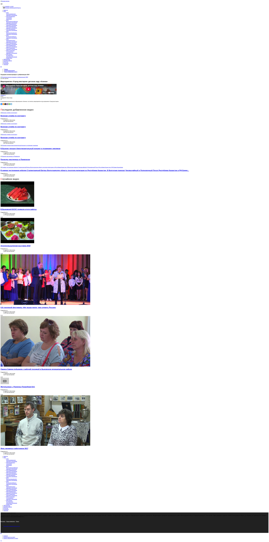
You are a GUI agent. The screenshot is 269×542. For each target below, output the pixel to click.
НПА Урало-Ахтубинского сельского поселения (11, 56)
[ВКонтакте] (1, 104)
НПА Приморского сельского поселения (11, 46)
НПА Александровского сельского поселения (11, 14)
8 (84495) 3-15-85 (9, 6)
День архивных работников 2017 (14, 448)
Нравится (3, 95)
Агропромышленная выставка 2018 (15, 246)
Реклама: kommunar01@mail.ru (13, 7)
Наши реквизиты (10, 521)
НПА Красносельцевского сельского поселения (11, 33)
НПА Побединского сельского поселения (11, 43)
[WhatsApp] (9, 104)
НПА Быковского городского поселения (10, 18)
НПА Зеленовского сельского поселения (11, 27)
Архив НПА (9, 58)
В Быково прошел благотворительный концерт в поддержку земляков (30, 148)
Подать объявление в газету (10, 71)
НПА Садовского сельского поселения (11, 48)
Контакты (3, 521)
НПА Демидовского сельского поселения (11, 24)
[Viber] (7, 104)
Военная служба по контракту (13, 116)
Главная (6, 69)
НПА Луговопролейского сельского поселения (11, 37)
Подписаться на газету (9, 70)
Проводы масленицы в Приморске (15, 159)
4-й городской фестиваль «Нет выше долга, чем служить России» (28, 307)
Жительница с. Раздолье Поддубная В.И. (18, 387)
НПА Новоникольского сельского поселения (11, 40)
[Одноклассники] (3, 104)
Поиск (17, 521)
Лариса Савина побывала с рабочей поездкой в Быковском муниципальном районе (36, 369)
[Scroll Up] (1, 540)
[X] (5, 104)
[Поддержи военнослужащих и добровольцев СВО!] (14, 77)
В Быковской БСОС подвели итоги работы (19, 209)
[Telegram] (11, 104)
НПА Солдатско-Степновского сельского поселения (11, 52)
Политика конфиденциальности (11, 526)
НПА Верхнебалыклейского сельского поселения (12, 21)
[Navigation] (1, 66)
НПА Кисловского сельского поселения (11, 30)
